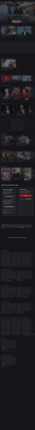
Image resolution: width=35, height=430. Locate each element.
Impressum (9, 237)
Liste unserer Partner (21, 227)
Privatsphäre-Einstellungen (23, 237)
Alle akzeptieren (9, 196)
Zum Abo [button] (25, 195)
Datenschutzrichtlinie (15, 237)
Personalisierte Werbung (9, 206)
